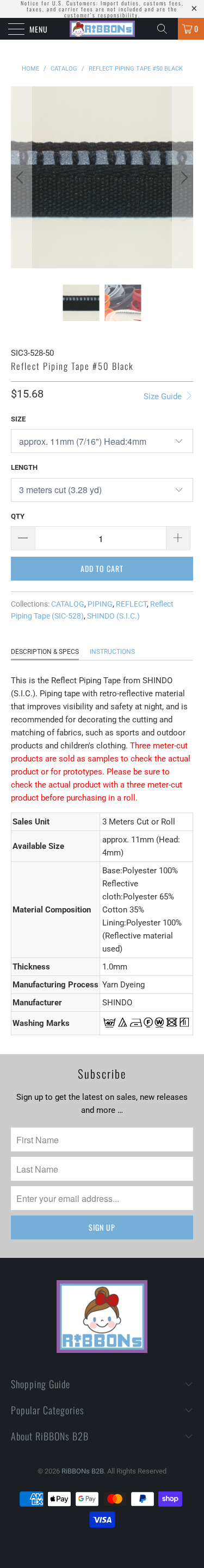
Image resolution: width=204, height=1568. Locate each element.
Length (24, 467)
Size (18, 419)
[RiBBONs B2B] (102, 29)
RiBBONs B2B (82, 1471)
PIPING (100, 604)
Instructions (112, 652)
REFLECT (131, 604)
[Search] (166, 29)
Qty (17, 516)
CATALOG (67, 604)
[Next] (183, 177)
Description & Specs (45, 652)
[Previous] (21, 177)
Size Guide (164, 396)
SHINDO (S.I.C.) (113, 616)
